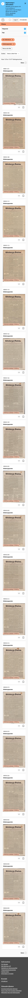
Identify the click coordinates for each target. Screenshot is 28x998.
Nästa (22, 62)
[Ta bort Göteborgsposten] (14, 44)
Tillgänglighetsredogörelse (8, 970)
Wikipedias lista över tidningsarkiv (10, 992)
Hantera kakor (5, 972)
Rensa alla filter (7, 48)
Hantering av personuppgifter (9, 968)
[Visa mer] (19, 107)
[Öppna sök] (10, 20)
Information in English (7, 973)
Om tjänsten (23, 20)
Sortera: (3, 53)
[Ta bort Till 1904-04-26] (13, 40)
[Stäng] (25, 3)
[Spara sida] (23, 107)
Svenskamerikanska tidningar (9, 989)
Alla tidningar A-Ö (6, 966)
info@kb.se (4, 981)
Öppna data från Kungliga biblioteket (11, 991)
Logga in (15, 20)
